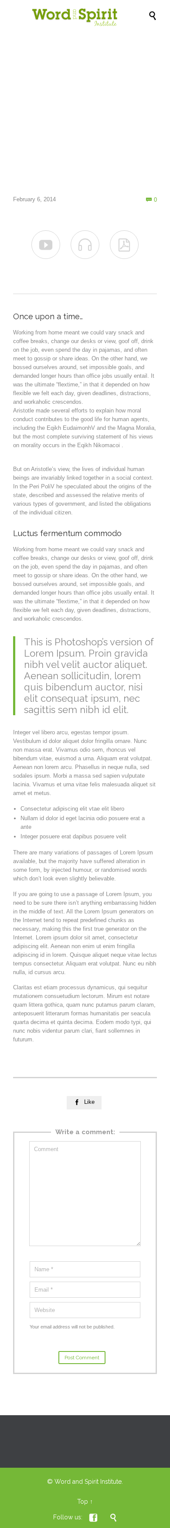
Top (82, 1501)
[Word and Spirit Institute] (89, 15)
